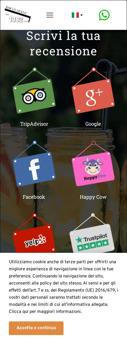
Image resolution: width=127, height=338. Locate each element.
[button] (36, 328)
